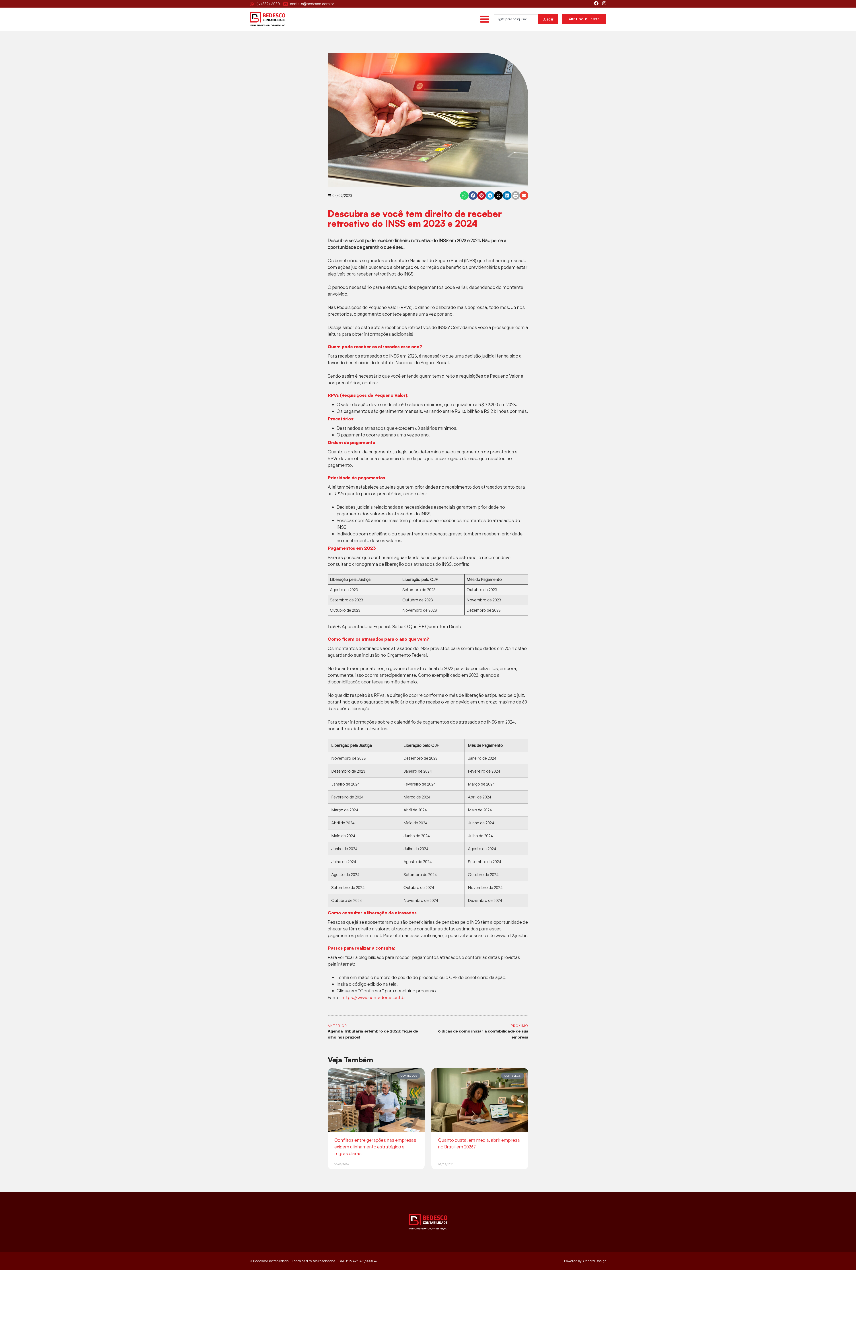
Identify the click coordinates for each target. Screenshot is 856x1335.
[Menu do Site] (485, 19)
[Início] (267, 19)
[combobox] (516, 19)
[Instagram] (604, 3)
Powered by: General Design (585, 1261)
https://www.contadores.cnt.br (374, 997)
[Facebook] (596, 3)
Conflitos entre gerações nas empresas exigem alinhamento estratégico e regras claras (375, 1146)
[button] (464, 195)
